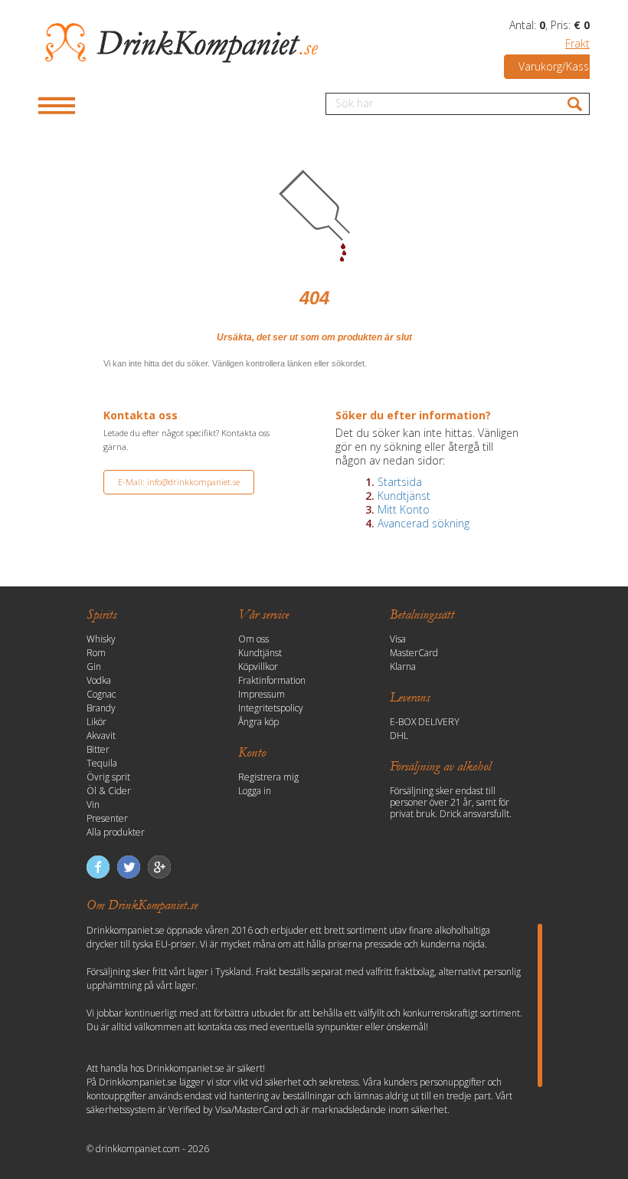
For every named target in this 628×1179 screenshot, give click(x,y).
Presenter (107, 818)
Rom (96, 652)
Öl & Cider (109, 790)
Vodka (99, 680)
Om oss (253, 638)
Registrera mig (268, 776)
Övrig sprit (108, 776)
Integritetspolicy (270, 707)
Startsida (400, 482)
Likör (96, 721)
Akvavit (101, 735)
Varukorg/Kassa (556, 66)
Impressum (261, 694)
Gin (94, 666)
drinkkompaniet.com (138, 1148)
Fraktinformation (272, 680)
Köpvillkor (258, 666)
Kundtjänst (404, 495)
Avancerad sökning (423, 523)
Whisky (101, 638)
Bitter (98, 749)
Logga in (254, 790)
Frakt (577, 43)
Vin (93, 804)
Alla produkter (116, 832)
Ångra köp (258, 721)
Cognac (101, 694)
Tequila (102, 763)
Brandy (101, 707)
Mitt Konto (404, 509)
